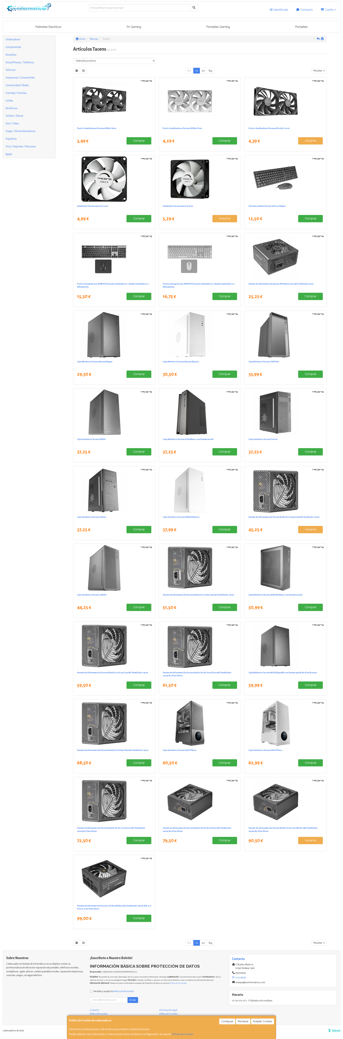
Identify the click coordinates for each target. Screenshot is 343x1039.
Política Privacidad (98, 1014)
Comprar (139, 140)
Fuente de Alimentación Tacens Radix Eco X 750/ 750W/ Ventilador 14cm (112, 672)
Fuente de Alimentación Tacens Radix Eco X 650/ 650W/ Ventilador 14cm (198, 595)
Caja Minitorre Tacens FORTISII (263, 361)
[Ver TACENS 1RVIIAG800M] (285, 801)
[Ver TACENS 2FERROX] (285, 412)
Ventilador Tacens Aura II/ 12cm (92, 206)
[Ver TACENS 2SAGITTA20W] (285, 723)
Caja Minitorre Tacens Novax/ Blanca (181, 361)
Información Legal (168, 1010)
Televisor (11, 70)
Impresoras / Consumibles (20, 77)
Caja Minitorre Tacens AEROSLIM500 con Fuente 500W (275, 595)
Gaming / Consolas (16, 93)
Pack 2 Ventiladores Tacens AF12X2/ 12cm (268, 128)
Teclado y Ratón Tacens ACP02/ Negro (267, 206)
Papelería (11, 138)
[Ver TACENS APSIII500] (285, 257)
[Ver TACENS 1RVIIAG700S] (114, 801)
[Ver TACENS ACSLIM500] (200, 412)
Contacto (306, 9)
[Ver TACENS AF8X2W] (200, 101)
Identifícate (280, 9)
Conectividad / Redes (17, 85)
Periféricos (12, 108)
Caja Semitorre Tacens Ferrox (262, 439)
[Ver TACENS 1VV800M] (114, 879)
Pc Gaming (134, 27)
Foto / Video (12, 123)
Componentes (13, 47)
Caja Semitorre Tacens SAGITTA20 (179, 750)
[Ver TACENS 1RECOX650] (200, 568)
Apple (9, 154)
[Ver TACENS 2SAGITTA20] (200, 723)
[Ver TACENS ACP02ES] (285, 179)
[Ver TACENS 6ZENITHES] (114, 257)
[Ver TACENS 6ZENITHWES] (200, 257)
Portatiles (301, 27)
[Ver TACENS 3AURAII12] (114, 179)
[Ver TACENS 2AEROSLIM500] (285, 568)
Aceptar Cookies (262, 1021)
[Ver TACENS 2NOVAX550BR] (285, 645)
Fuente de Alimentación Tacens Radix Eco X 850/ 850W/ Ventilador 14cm (112, 750)
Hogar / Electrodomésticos (21, 131)
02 (203, 70)
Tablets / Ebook (14, 115)
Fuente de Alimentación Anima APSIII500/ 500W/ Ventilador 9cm (280, 284)
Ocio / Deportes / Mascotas (21, 146)
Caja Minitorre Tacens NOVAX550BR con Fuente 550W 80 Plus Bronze (282, 672)
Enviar (132, 1000)
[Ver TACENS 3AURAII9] (200, 179)
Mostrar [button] (318, 70)
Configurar (227, 1021)
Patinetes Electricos (48, 27)
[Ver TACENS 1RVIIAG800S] (200, 801)
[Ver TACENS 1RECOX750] (114, 645)
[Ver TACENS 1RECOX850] (114, 723)
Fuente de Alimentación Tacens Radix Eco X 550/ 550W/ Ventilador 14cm (283, 517)
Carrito (329, 9)
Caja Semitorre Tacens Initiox (91, 517)
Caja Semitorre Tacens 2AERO (91, 595)
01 (196, 70)
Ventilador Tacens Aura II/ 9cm (178, 206)
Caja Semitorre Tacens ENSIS (91, 439)
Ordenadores (13, 39)
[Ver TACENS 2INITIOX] (114, 490)
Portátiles (11, 54)
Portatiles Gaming (218, 27)
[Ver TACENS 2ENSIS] (114, 412)
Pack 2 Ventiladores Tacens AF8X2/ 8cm (96, 128)
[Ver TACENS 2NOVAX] (114, 335)
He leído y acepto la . (114, 991)
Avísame (310, 140)
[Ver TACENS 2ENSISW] (200, 490)
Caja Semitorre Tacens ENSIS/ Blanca (181, 517)
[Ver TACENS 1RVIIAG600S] (200, 645)
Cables (9, 100)
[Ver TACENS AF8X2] (114, 101)
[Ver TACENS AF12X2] (285, 101)
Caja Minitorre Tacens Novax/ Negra (94, 361)
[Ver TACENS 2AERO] (114, 568)
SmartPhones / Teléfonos (20, 62)
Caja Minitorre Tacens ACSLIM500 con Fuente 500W (188, 439)
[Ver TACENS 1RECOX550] (285, 490)
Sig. (210, 70)
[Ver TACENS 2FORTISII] (285, 335)
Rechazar (243, 1021)
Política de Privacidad (178, 983)
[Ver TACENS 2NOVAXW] (200, 335)
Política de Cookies (182, 1034)
